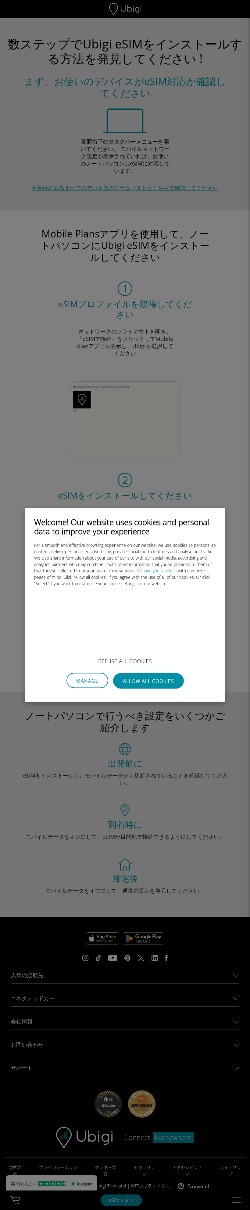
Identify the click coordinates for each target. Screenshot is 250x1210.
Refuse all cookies (125, 661)
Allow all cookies (148, 681)
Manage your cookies (157, 571)
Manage (87, 681)
